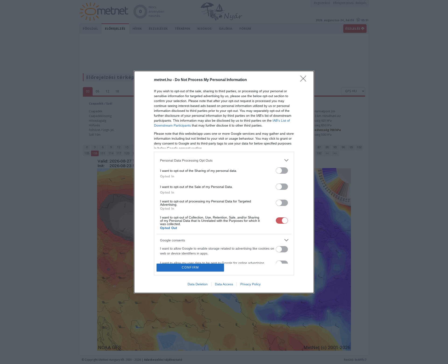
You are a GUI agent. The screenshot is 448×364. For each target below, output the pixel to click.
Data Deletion (198, 284)
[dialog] (224, 182)
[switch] (282, 170)
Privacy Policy (250, 284)
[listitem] (224, 160)
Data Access (224, 284)
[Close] (304, 80)
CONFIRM (190, 267)
